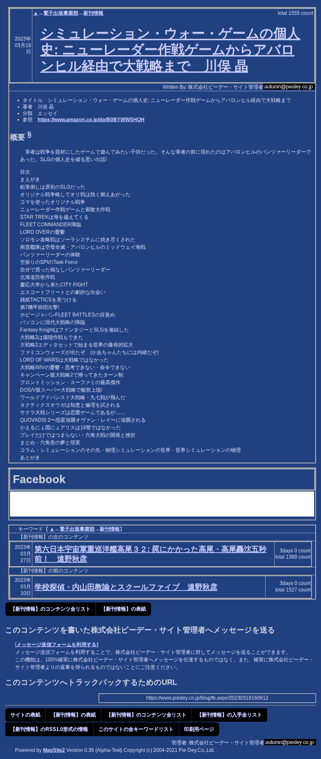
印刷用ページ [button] (199, 729)
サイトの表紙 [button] (25, 714)
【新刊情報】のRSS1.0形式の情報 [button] (49, 729)
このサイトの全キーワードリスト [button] (136, 729)
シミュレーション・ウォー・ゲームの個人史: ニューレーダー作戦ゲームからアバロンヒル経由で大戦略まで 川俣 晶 (170, 49)
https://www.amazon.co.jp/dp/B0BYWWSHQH (91, 119)
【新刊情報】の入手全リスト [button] (229, 714)
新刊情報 (93, 13)
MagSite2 (54, 750)
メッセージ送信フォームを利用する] (57, 644)
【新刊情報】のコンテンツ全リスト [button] (50, 608)
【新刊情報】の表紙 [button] (123, 608)
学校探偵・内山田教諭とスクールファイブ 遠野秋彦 (126, 587)
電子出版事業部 (60, 13)
